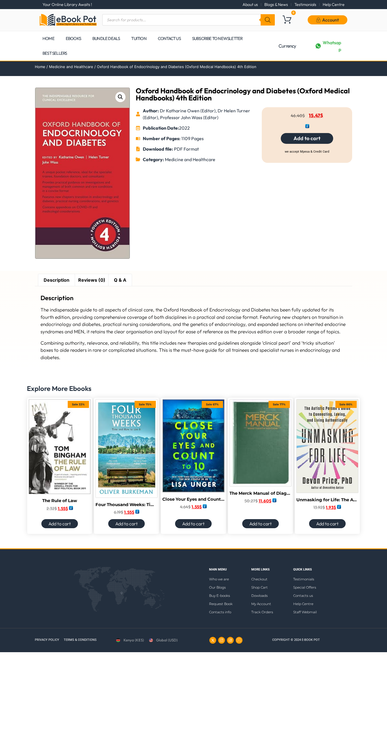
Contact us (169, 38)
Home (48, 38)
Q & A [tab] (120, 280)
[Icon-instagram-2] (221, 640)
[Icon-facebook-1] (230, 640)
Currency (287, 46)
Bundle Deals (106, 38)
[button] (120, 97)
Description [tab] (56, 280)
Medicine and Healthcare (71, 66)
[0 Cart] (286, 19)
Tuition (138, 38)
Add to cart (307, 138)
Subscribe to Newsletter (217, 38)
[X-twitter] (212, 640)
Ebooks (73, 38)
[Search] (268, 20)
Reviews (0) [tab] (91, 280)
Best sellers (54, 53)
